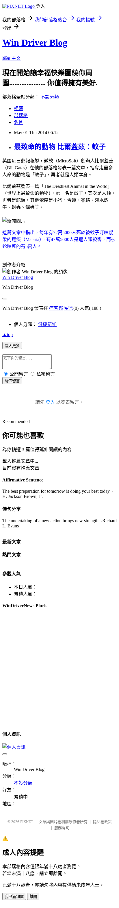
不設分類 (49, 96)
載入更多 (12, 346)
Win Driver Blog (34, 42)
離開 (33, 896)
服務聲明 (61, 828)
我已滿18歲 (14, 896)
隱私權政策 (102, 822)
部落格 (21, 115)
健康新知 (47, 324)
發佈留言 (12, 381)
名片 (18, 122)
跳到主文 (11, 58)
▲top (7, 334)
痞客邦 (56, 308)
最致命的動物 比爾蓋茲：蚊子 (60, 147)
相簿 (18, 108)
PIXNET (26, 822)
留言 (68, 308)
